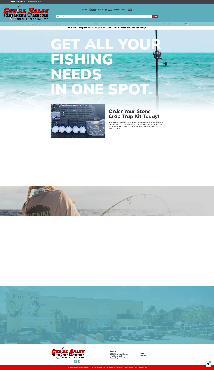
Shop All (135, 367)
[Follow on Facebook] (75, 361)
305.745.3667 (145, 355)
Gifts (77, 24)
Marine (97, 24)
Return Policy (128, 367)
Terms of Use (112, 367)
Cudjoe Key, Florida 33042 (119, 358)
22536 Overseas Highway (119, 354)
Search (155, 16)
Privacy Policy (120, 367)
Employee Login (142, 367)
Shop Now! (113, 133)
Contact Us (167, 24)
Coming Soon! (116, 208)
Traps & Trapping (121, 24)
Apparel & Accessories (31, 24)
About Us (146, 24)
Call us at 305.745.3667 (32, 2)
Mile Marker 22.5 (116, 356)
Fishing (57, 24)
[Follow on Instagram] (79, 361)
